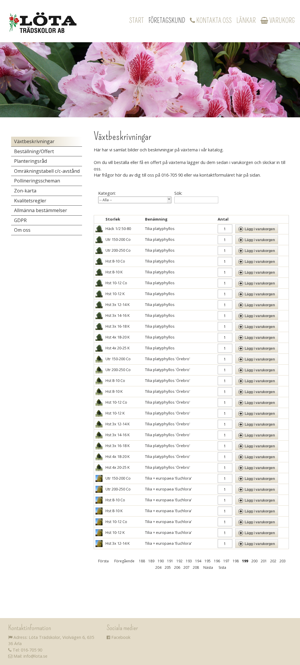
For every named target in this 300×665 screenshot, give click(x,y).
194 (198, 561)
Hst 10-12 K (115, 293)
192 (179, 561)
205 (168, 567)
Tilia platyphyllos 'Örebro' (167, 358)
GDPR (20, 220)
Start (136, 20)
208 (196, 567)
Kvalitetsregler (30, 200)
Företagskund (167, 20)
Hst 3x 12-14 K (117, 304)
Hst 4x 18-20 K (117, 337)
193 (189, 561)
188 (142, 561)
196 (217, 561)
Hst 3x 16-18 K (117, 326)
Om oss (22, 230)
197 (226, 561)
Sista (222, 567)
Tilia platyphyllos (160, 228)
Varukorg (281, 20)
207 (186, 567)
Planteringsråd (30, 161)
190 (161, 561)
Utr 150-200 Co (118, 239)
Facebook (120, 637)
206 (177, 567)
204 (158, 567)
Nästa (208, 567)
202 (273, 561)
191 (170, 561)
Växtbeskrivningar (34, 141)
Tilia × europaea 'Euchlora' (168, 478)
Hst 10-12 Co (116, 282)
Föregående (124, 561)
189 (151, 561)
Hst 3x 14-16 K (117, 315)
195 (207, 561)
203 (282, 561)
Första (103, 561)
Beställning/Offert (34, 151)
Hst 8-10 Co (115, 261)
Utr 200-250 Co (118, 250)
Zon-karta (25, 190)
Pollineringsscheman (37, 180)
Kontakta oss (213, 20)
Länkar (246, 20)
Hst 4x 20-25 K (117, 348)
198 (236, 561)
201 (264, 561)
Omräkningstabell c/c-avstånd (47, 171)
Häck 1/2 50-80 (118, 228)
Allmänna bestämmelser (40, 210)
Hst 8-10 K (114, 272)
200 (254, 561)
